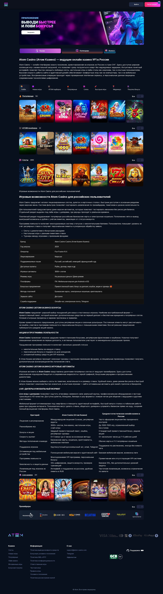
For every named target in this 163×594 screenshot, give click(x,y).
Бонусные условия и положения (42, 554)
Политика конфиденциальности (42, 561)
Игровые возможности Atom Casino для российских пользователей (49, 191)
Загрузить (83, 31)
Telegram (70, 554)
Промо (42, 51)
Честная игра (35, 568)
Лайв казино (13, 561)
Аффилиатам (71, 557)
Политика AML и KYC (38, 557)
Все (133, 96)
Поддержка (135, 550)
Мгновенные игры (15, 564)
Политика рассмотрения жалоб (42, 578)
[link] (28, 515)
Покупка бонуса (134, 89)
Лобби (23, 89)
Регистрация (152, 4)
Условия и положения (38, 574)
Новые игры (37, 89)
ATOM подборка (55, 89)
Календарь (84, 51)
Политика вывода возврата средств (44, 550)
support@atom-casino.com (76, 550)
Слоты (86, 89)
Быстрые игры (100, 89)
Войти (136, 4)
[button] (137, 41)
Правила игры (35, 571)
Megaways (117, 89)
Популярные (72, 89)
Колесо (112, 51)
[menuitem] (15, 550)
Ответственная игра (38, 564)
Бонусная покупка (15, 568)
